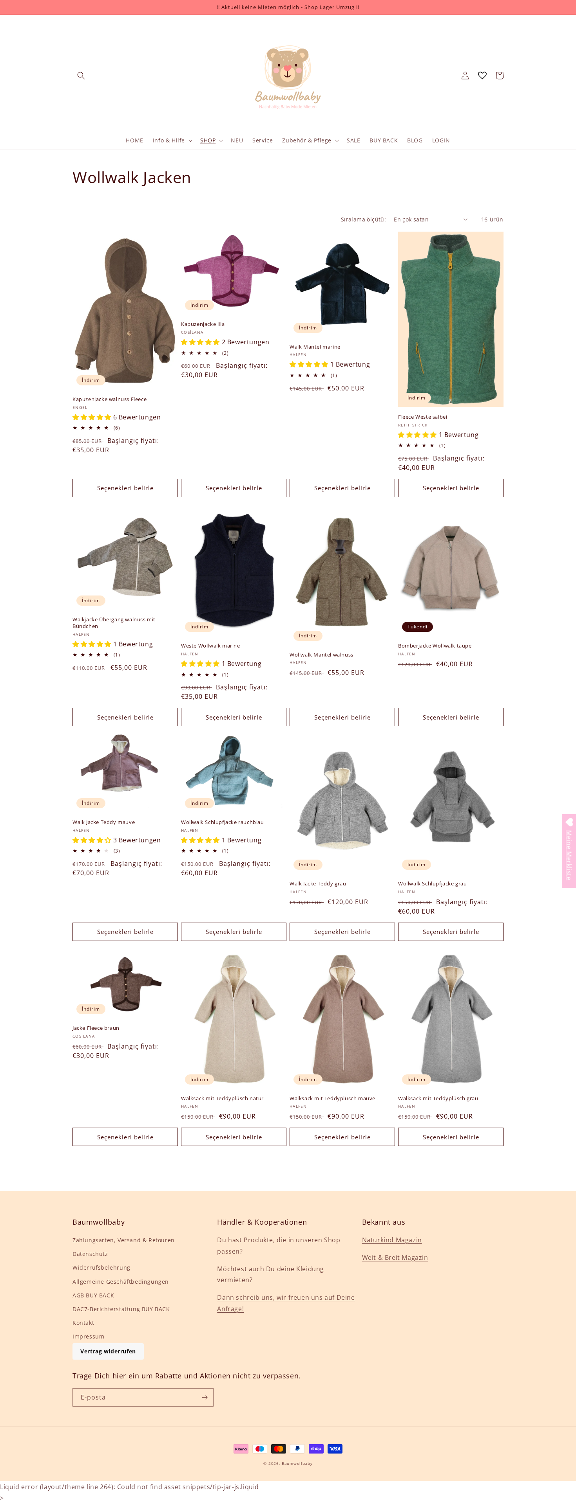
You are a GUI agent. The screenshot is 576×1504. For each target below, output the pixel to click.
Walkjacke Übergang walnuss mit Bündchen (114, 623)
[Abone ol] (204, 1397)
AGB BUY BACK (93, 1295)
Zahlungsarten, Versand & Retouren (123, 1240)
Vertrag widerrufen (108, 1351)
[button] (81, 75)
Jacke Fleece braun (96, 1028)
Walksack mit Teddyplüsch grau (438, 1098)
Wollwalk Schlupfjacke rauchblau (222, 822)
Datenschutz (90, 1254)
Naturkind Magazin (392, 1240)
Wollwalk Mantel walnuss (321, 654)
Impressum (88, 1336)
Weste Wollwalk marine (210, 645)
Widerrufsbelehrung (101, 1267)
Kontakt (83, 1322)
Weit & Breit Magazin (395, 1257)
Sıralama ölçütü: (363, 219)
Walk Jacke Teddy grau (318, 883)
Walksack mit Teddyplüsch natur (222, 1098)
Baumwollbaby (297, 1463)
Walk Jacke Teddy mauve (103, 822)
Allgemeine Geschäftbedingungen (120, 1281)
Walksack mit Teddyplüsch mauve (332, 1098)
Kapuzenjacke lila (203, 324)
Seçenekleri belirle (125, 488)
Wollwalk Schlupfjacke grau (432, 883)
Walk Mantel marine (315, 347)
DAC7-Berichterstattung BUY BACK (121, 1309)
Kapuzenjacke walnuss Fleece (109, 399)
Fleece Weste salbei (422, 417)
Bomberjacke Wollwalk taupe (435, 645)
